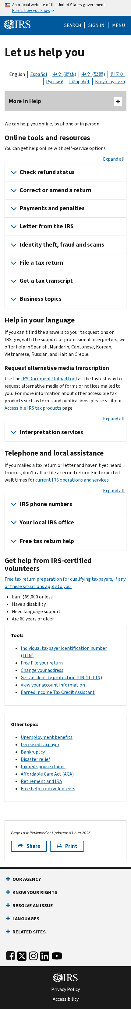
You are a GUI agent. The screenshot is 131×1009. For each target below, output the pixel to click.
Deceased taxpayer (40, 744)
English (17, 74)
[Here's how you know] (65, 8)
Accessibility (66, 999)
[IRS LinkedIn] (44, 955)
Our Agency (26, 879)
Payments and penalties (52, 208)
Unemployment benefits (47, 737)
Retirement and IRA (41, 781)
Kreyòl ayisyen (110, 81)
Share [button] (33, 846)
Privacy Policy (65, 989)
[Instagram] (33, 955)
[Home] (17, 23)
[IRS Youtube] (56, 955)
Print (71, 846)
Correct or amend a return (55, 190)
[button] (96, 25)
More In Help (25, 101)
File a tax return (41, 263)
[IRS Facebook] (10, 955)
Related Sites (29, 932)
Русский (54, 81)
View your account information (53, 685)
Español (38, 74)
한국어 (117, 74)
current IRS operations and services (72, 480)
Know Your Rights (34, 892)
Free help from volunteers (48, 788)
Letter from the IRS (46, 226)
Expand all (114, 159)
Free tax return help (46, 541)
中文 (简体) (64, 74)
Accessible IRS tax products (33, 408)
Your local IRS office (46, 522)
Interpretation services (51, 432)
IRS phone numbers (45, 504)
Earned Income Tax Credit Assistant (58, 692)
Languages (25, 918)
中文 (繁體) (93, 74)
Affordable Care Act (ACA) (47, 774)
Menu (118, 25)
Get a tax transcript (46, 281)
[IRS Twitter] (22, 955)
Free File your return (42, 663)
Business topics (40, 299)
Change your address (42, 670)
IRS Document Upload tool (49, 378)
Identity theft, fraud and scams (61, 244)
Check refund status (47, 172)
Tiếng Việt (79, 81)
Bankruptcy (33, 752)
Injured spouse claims (43, 766)
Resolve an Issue (32, 905)
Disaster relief (35, 759)
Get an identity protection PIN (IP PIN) (61, 677)
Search (72, 25)
